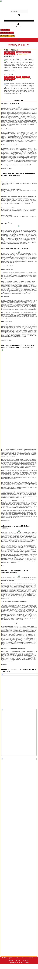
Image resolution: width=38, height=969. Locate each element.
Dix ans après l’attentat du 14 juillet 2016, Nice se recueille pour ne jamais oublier (18, 346)
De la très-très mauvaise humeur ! (15, 249)
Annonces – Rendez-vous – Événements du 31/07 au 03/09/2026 (18, 174)
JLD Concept (25, 962)
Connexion (19, 27)
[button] (19, 39)
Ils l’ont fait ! (6, 223)
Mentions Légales (7, 957)
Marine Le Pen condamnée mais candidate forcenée (14, 572)
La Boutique (29, 957)
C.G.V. (18, 960)
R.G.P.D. (25, 960)
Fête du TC (19, 957)
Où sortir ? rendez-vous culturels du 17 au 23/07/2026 (18, 670)
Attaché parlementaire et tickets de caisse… (15, 527)
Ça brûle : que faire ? (10, 104)
